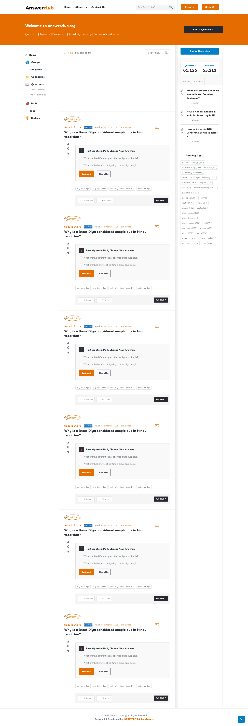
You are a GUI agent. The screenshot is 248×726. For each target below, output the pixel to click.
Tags (32, 110)
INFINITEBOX (131, 719)
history (201, 203)
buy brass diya (83, 188)
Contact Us (98, 7)
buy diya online (99, 188)
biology (198, 162)
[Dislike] (68, 153)
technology (189, 238)
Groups (35, 62)
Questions (37, 84)
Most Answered (38, 94)
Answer (161, 200)
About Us (81, 7)
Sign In (189, 7)
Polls (34, 103)
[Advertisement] (117, 81)
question (207, 228)
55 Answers (196, 103)
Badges (35, 118)
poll (207, 223)
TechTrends (147, 719)
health (187, 203)
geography (189, 198)
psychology (189, 228)
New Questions (37, 89)
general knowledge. (205, 188)
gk (203, 198)
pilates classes (190, 213)
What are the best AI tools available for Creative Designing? (202, 94)
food (186, 188)
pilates (202, 208)
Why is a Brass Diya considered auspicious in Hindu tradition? (105, 134)
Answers (198, 81)
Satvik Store (72, 127)
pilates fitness (190, 218)
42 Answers (196, 120)
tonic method (190, 243)
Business (127, 127)
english (205, 183)
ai (185, 162)
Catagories (38, 76)
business (210, 167)
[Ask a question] (241, 719)
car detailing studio (192, 172)
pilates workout (191, 223)
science (187, 233)
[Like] (68, 143)
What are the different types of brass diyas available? (111, 158)
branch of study (191, 167)
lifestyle (188, 208)
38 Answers (196, 141)
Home (67, 7)
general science (191, 193)
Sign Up (210, 7)
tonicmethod (208, 238)
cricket (187, 177)
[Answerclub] (42, 7)
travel (207, 243)
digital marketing (205, 177)
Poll (157, 127)
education (189, 183)
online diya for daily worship (122, 188)
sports (201, 233)
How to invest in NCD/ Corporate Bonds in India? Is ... (202, 132)
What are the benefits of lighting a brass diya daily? (110, 165)
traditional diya (143, 188)
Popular (186, 81)
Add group (36, 69)
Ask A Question (203, 29)
